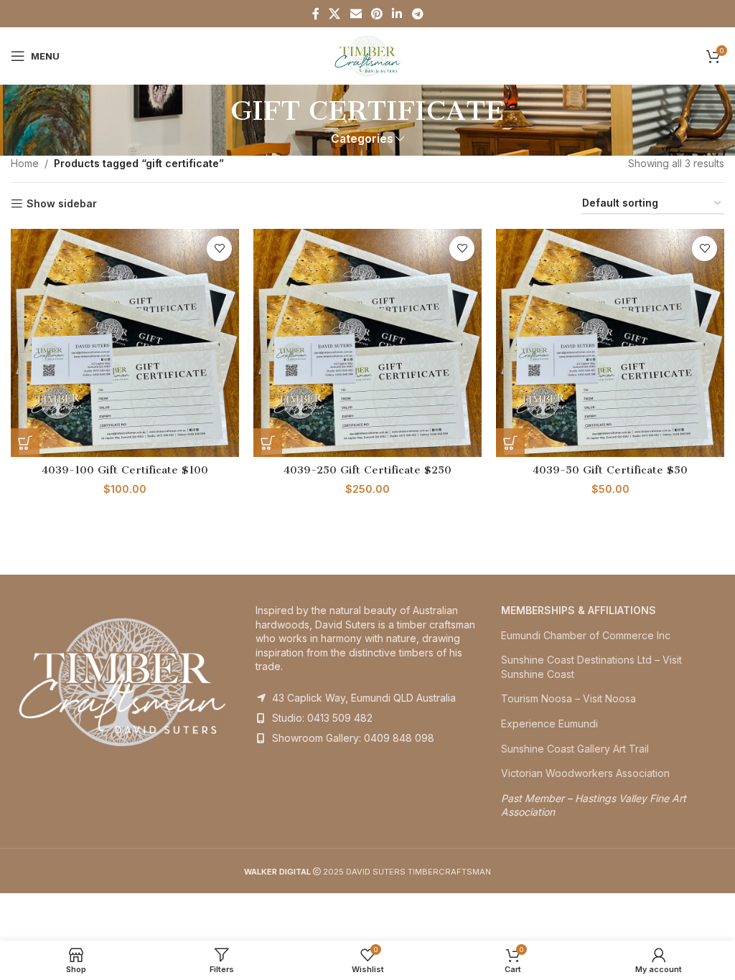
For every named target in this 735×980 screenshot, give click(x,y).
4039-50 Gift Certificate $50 (610, 469)
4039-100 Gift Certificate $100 (125, 469)
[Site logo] (367, 55)
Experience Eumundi (549, 723)
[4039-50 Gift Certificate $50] (610, 343)
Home (25, 163)
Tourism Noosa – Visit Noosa (568, 698)
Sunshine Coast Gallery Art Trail (575, 749)
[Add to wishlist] (219, 248)
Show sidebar (62, 203)
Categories (362, 138)
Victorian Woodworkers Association (585, 773)
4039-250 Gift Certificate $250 (367, 469)
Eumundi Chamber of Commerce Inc (585, 635)
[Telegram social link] (417, 13)
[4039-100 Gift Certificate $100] (125, 343)
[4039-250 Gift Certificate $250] (367, 343)
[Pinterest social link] (376, 13)
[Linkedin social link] (397, 13)
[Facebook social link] (315, 13)
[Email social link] (355, 13)
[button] (25, 442)
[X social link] (334, 13)
